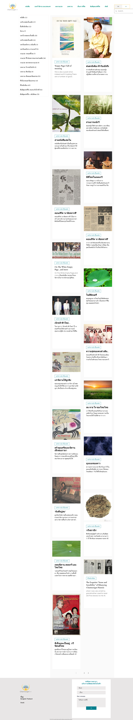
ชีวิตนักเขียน (91, 578)
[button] (27, 6)
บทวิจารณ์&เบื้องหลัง (62, 62)
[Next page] (88, 673)
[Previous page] (76, 673)
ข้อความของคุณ (81, 696)
